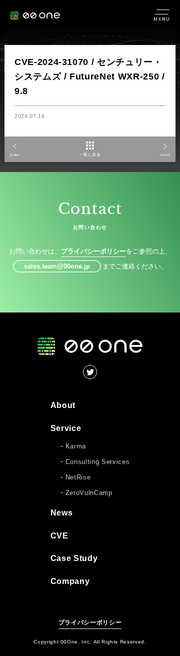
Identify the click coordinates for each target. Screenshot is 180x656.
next (165, 154)
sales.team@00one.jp (57, 266)
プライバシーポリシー (93, 251)
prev (14, 154)
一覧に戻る (90, 154)
